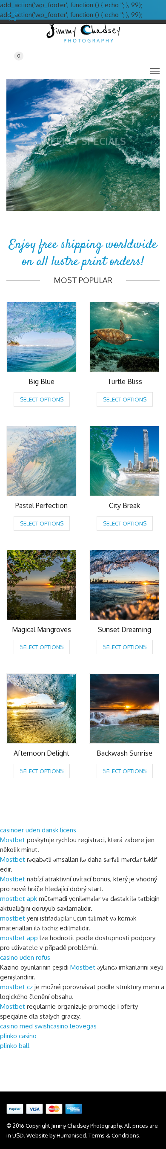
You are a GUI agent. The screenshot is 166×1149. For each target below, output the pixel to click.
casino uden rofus (25, 957)
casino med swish (25, 1026)
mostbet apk (18, 899)
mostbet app (19, 938)
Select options (41, 399)
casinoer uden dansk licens (38, 830)
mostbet (12, 918)
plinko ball (14, 1046)
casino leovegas (73, 1026)
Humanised (71, 1135)
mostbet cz (16, 987)
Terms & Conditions (114, 1135)
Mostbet (12, 840)
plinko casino (18, 1036)
